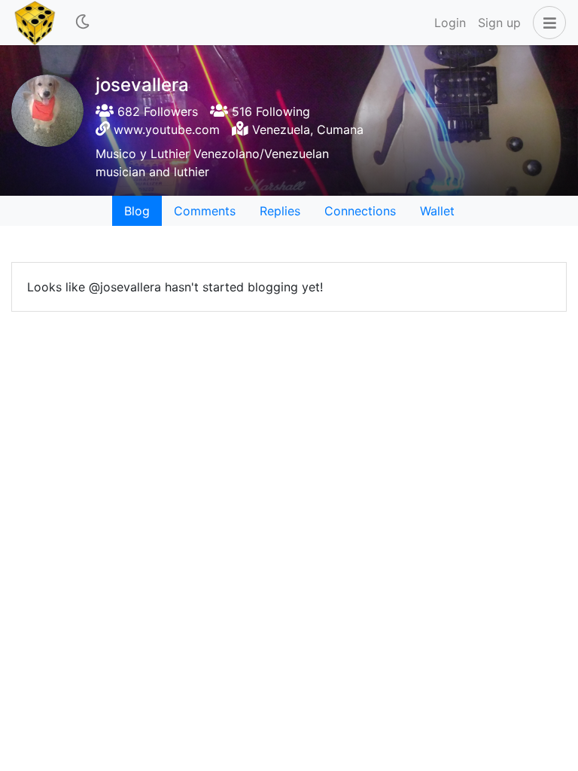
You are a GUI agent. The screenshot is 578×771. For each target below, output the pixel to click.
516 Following (269, 111)
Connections (360, 210)
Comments (205, 210)
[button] (546, 22)
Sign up (499, 22)
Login (450, 22)
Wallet (437, 210)
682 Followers (156, 111)
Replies (280, 210)
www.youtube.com (167, 129)
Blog (137, 210)
